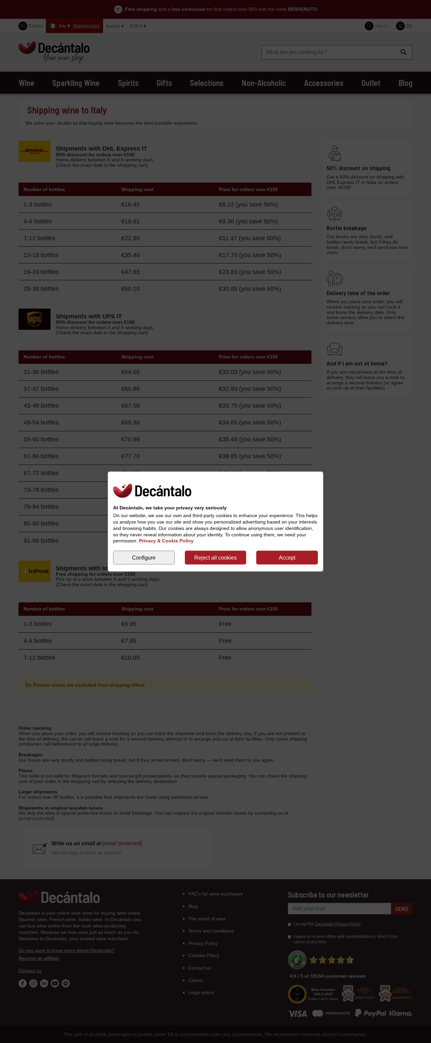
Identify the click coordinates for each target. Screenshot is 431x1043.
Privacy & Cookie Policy (166, 540)
